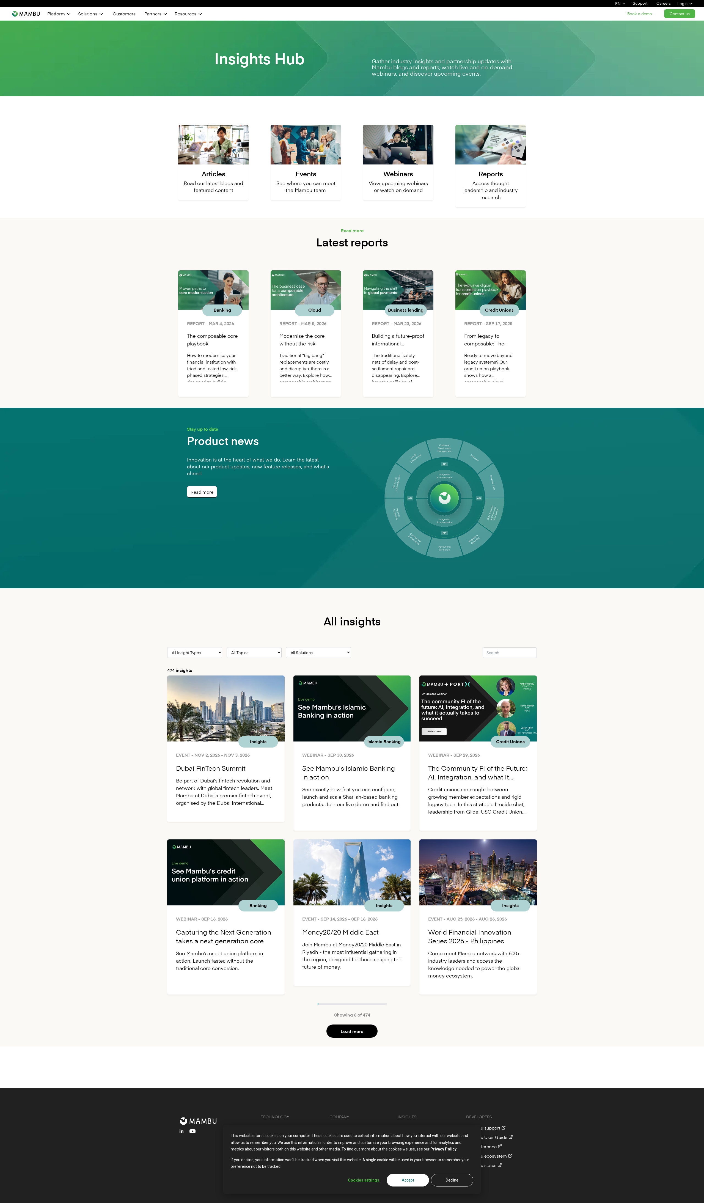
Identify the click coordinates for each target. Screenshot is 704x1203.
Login (682, 3)
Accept (408, 1180)
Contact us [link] (680, 13)
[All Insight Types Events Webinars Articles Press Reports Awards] (194, 652)
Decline (452, 1180)
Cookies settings (363, 1180)
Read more (202, 492)
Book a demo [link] (639, 13)
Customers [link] (124, 13)
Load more (352, 1031)
